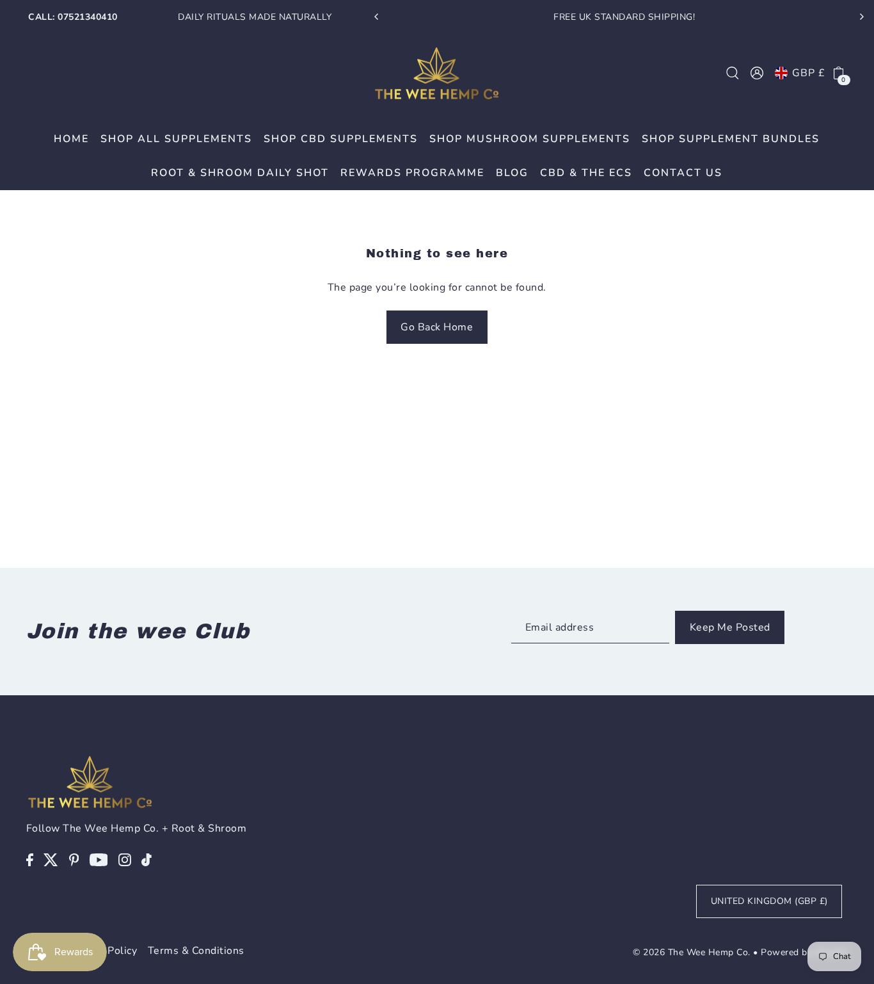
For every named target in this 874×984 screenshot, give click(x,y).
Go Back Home (437, 327)
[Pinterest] (74, 859)
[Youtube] (99, 859)
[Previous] (376, 16)
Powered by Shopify (804, 952)
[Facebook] (29, 859)
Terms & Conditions (196, 951)
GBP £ (808, 73)
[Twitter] (51, 859)
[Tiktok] (146, 859)
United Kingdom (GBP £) (769, 901)
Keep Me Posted (730, 627)
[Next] (861, 16)
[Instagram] (124, 859)
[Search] (732, 73)
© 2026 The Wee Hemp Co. (692, 952)
